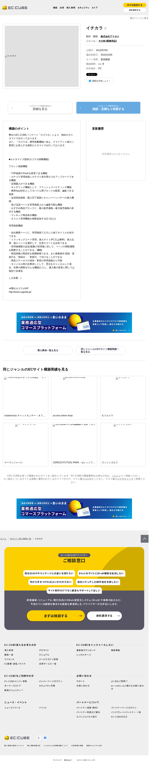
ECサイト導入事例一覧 (20, 539)
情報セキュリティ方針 (94, 745)
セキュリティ (84, 7)
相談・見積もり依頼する (108, 108)
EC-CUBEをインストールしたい (95, 645)
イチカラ (94, 28)
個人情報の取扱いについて (14, 745)
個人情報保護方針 (34, 745)
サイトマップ (57, 760)
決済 (62, 7)
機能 (55, 7)
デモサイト (125, 479)
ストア (95, 7)
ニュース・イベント (15, 702)
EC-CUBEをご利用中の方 (19, 675)
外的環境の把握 (77, 745)
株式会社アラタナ (110, 36)
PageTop (145, 536)
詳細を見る (40, 108)
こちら (115, 475)
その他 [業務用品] (107, 41)
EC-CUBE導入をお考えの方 (20, 645)
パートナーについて (87, 702)
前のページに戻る (139, 18)
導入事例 (70, 7)
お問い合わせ (84, 675)
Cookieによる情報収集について (56, 745)
